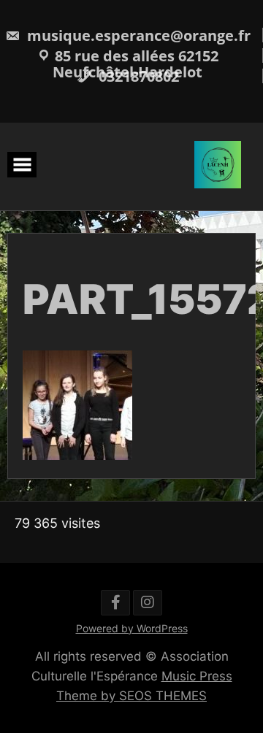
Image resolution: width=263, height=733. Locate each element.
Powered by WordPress (132, 628)
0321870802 (137, 76)
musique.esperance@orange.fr (137, 35)
